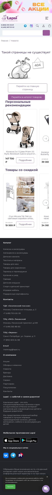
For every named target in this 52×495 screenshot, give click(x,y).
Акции (6, 361)
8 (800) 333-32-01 (7, 25)
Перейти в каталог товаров (26, 97)
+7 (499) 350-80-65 (11, 327)
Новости (7, 369)
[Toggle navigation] (46, 18)
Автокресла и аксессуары (15, 253)
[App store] (11, 440)
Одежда (7, 279)
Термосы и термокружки (15, 271)
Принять (10, 487)
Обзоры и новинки (12, 365)
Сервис (6, 380)
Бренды (7, 373)
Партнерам (8, 384)
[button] (48, 26)
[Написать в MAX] (31, 26)
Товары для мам (11, 264)
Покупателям (9, 387)
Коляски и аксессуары (14, 249)
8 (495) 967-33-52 (7, 27)
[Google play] (29, 440)
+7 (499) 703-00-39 (12, 313)
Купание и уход (10, 275)
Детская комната (11, 257)
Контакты (7, 391)
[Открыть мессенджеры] (46, 489)
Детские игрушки (11, 283)
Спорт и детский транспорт (16, 286)
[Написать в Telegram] (25, 26)
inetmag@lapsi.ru (11, 349)
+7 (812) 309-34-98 (11, 340)
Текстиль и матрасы (12, 260)
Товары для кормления (14, 268)
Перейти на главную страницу (27, 88)
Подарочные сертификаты (16, 294)
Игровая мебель (11, 290)
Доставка (7, 376)
